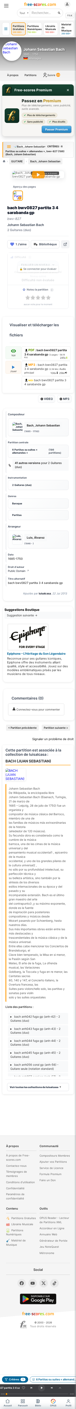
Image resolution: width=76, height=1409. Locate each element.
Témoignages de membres (16, 1174)
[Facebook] (21, 1283)
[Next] (51, 1388)
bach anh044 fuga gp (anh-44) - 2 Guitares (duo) (35, 1042)
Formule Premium (50, 1174)
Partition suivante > (56, 727)
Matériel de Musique (16, 1242)
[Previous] (31, 1388)
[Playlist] (60, 1388)
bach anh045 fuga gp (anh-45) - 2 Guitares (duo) (35, 1054)
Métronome (47, 1253)
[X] (43, 1283)
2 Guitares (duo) (22, 485)
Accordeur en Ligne (52, 1228)
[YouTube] (32, 1283)
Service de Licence (51, 1168)
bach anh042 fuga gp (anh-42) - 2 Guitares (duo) (35, 1018)
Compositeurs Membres (55, 1155)
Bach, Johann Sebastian (45, 161)
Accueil (8, 1405)
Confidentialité (15, 1188)
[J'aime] (23, 1388)
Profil (68, 1405)
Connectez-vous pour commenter (38, 709)
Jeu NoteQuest (49, 1246)
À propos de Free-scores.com (18, 1157)
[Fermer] (68, 90)
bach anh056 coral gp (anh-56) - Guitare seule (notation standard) (34, 1066)
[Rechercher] (59, 13)
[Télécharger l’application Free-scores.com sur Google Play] (38, 1299)
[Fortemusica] (23, 1324)
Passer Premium (56, 129)
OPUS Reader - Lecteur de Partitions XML (54, 1220)
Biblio (38, 1405)
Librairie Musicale (22, 1224)
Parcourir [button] (23, 1405)
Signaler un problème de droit (53, 739)
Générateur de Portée (53, 1240)
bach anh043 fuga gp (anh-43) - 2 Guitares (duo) (35, 1030)
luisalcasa (45, 593)
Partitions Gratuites (23, 1218)
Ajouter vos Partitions (53, 1161)
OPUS (53, 1405)
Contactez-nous (16, 1165)
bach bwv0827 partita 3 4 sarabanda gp (45, 382)
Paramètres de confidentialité (15, 1196)
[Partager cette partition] (65, 244)
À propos (12, 75)
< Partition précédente (22, 727)
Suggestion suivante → (22, 615)
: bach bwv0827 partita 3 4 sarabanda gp (45, 369)
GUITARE (17, 161)
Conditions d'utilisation (20, 1182)
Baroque (17, 503)
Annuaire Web (48, 1234)
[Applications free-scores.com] (6, 28)
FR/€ (70, 15)
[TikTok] (54, 1283)
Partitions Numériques (14, 1232)
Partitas (17, 515)
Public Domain (18, 571)
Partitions (30, 75)
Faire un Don (48, 1180)
